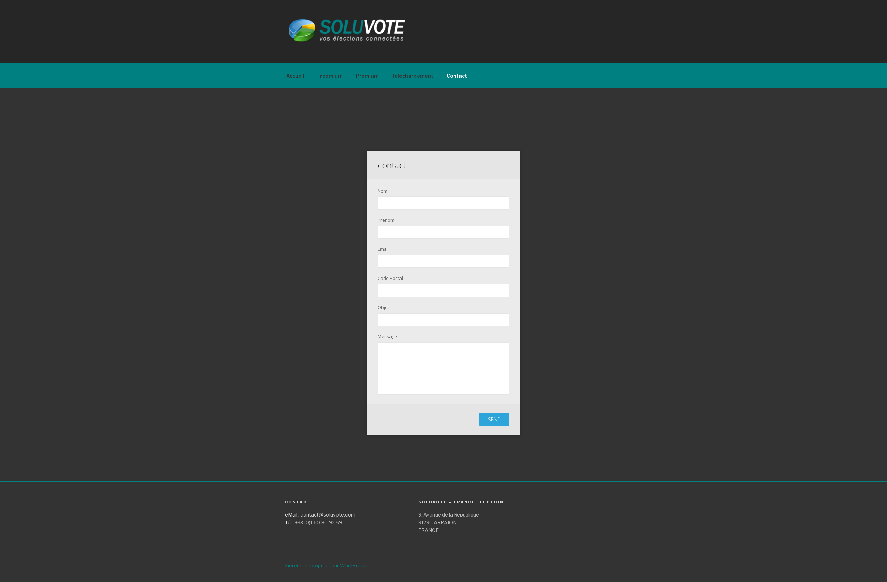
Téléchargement (412, 76)
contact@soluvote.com (327, 515)
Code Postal (390, 278)
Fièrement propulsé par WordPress (325, 565)
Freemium (330, 76)
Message (387, 336)
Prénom (386, 220)
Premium (367, 76)
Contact (457, 76)
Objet (383, 307)
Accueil (295, 76)
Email (383, 249)
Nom (382, 191)
